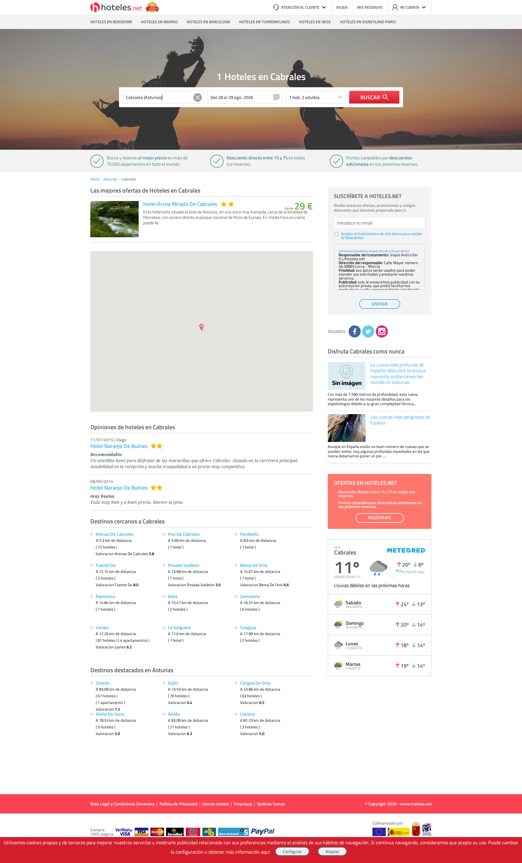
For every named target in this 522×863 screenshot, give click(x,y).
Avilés (174, 714)
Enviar (380, 304)
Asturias (110, 179)
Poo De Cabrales (184, 534)
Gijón (173, 682)
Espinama (105, 596)
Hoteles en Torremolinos (264, 21)
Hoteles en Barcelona (208, 21)
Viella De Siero (110, 714)
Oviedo (102, 682)
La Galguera (179, 627)
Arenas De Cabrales (115, 534)
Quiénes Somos (271, 804)
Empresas (243, 804)
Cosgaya (248, 627)
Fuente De (106, 565)
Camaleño (250, 596)
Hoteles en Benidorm (111, 21)
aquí (265, 852)
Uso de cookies (215, 804)
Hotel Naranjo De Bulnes (118, 446)
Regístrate (379, 517)
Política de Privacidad (179, 804)
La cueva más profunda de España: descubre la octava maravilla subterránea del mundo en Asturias (397, 373)
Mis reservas (370, 7)
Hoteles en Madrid (159, 21)
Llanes (102, 627)
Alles (173, 596)
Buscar (370, 97)
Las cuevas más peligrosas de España (400, 420)
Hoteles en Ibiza (315, 21)
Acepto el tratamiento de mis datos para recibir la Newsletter (381, 236)
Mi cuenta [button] (409, 7)
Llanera (247, 714)
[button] (261, 431)
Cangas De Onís (255, 682)
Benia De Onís (253, 565)
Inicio (94, 179)
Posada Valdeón (183, 565)
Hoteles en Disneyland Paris (368, 21)
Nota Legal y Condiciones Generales (122, 804)
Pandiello (249, 534)
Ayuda (342, 7)
